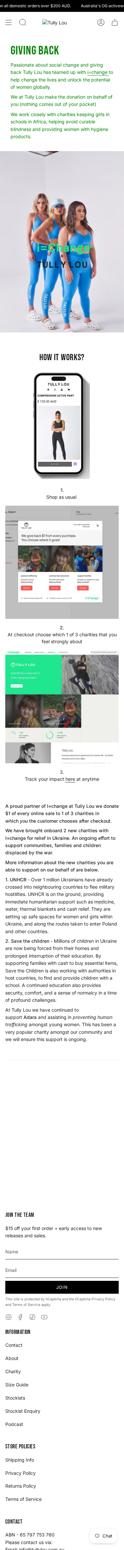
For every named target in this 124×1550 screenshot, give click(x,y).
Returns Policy (20, 1486)
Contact (13, 1345)
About (12, 1358)
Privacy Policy (103, 1299)
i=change (98, 72)
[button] (23, 22)
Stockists (15, 1398)
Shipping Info (19, 1460)
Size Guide (16, 1384)
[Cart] (115, 22)
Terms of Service (26, 1305)
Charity (13, 1371)
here (70, 779)
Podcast (14, 1424)
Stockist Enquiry (22, 1411)
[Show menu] (8, 22)
